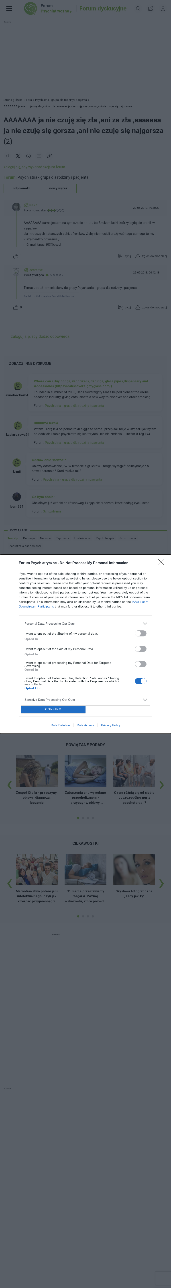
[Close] (162, 563)
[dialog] (85, 644)
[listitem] (85, 623)
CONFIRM (53, 709)
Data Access (85, 725)
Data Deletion (60, 725)
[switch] (141, 633)
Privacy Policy (110, 725)
